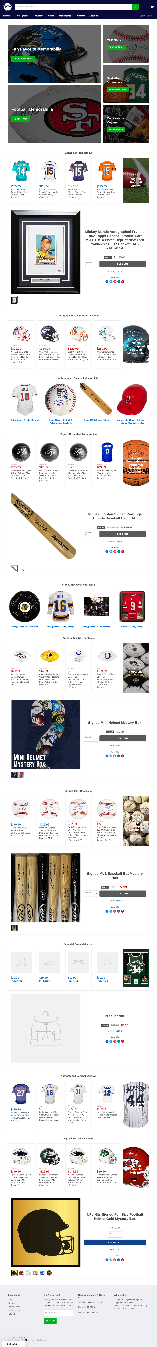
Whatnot (81, 16)
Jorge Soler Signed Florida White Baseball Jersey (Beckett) (107, 1115)
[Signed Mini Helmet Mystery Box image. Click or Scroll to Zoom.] (45, 734)
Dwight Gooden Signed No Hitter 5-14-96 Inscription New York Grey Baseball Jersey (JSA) (78, 1117)
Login (142, 16)
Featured (7, 16)
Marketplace (65, 16)
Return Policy (13, 1314)
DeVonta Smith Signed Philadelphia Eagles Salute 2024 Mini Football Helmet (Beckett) (21, 1180)
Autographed (23, 16)
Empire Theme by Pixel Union (19, 1340)
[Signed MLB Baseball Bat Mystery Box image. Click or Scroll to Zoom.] (45, 887)
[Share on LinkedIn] (118, 281)
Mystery (39, 16)
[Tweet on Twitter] (110, 281)
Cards (51, 16)
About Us (93, 16)
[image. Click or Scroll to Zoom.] (45, 1028)
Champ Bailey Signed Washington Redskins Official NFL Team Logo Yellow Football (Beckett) (49, 679)
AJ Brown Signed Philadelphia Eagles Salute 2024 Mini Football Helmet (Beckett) (77, 1180)
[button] (13, 1344)
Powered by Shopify (38, 1340)
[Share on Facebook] (106, 281)
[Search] (135, 7)
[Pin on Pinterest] (122, 281)
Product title (16, 981)
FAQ (10, 1300)
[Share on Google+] (114, 281)
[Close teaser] (26, 1340)
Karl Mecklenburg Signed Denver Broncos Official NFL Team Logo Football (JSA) (20, 679)
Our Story (12, 1303)
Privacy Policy (14, 1310)
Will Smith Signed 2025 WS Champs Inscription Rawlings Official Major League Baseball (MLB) (49, 833)
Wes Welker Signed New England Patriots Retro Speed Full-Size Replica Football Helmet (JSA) (20, 357)
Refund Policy (14, 1307)
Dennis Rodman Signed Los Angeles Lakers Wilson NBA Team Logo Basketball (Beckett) (49, 475)
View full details (115, 271)
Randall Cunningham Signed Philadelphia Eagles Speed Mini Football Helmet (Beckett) (48, 1180)
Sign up (50, 1320)
